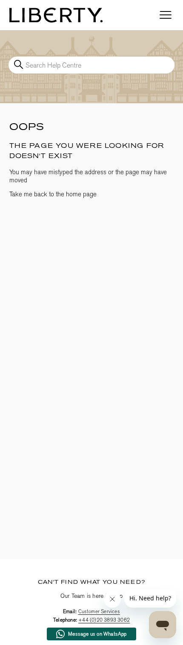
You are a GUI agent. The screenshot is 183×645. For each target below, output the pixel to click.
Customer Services (99, 611)
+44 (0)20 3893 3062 (104, 620)
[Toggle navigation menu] (165, 15)
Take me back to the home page (53, 194)
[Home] (56, 15)
